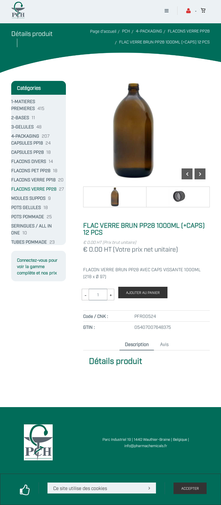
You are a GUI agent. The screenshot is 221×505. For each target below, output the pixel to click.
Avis (164, 344)
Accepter (190, 488)
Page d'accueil (103, 31)
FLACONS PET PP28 (30, 170)
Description (137, 344)
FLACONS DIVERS (28, 161)
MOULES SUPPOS (28, 197)
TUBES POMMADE (29, 241)
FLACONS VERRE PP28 (189, 30)
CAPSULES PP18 (27, 142)
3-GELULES (22, 126)
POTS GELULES (26, 207)
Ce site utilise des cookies (80, 488)
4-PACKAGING (149, 30)
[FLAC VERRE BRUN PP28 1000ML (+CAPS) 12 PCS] (133, 84)
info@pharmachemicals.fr (145, 445)
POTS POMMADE (27, 216)
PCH (126, 30)
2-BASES (20, 117)
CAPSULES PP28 (27, 151)
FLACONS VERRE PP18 (33, 179)
